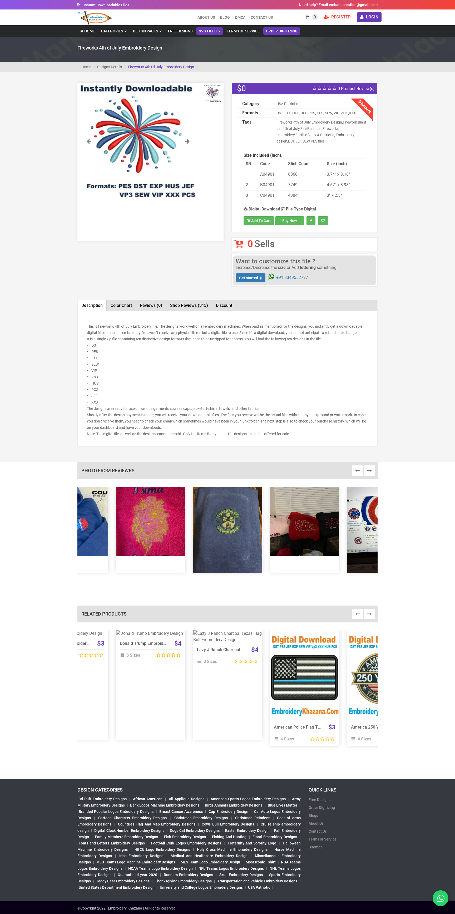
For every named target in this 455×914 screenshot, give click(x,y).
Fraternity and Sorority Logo (252, 843)
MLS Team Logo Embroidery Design (210, 862)
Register (340, 16)
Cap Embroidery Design (228, 811)
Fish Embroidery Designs (185, 837)
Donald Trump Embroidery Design (151, 643)
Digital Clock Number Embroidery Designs (129, 830)
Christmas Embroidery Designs (201, 818)
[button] (88, 167)
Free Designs (180, 31)
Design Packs (145, 31)
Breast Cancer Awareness (181, 811)
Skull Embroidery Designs (241, 875)
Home (89, 31)
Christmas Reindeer (252, 818)
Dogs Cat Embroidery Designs (195, 830)
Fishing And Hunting (229, 837)
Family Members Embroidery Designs (126, 837)
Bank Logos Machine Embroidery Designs (164, 805)
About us (206, 17)
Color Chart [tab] (121, 305)
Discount (224, 305)
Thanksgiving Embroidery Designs (183, 881)
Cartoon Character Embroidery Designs (132, 818)
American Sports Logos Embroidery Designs (248, 799)
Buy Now (289, 221)
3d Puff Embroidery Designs (103, 799)
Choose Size (148, 647)
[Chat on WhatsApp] (440, 898)
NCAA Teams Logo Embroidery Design (160, 868)
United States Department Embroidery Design (117, 887)
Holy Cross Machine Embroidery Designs (232, 849)
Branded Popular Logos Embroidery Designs (116, 811)
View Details (148, 635)
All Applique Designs (186, 799)
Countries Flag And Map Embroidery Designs (156, 824)
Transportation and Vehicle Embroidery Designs (257, 881)
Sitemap (316, 847)
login (371, 16)
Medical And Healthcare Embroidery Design (209, 856)
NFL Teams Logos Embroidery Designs (231, 868)
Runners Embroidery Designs (188, 875)
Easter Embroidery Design (247, 830)
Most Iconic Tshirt (261, 862)
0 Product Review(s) (356, 88)
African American (147, 799)
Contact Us (262, 17)
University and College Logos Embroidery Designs (201, 887)
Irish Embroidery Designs (141, 856)
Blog (225, 17)
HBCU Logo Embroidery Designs (162, 849)
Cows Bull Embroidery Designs (228, 824)
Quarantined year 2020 (137, 875)
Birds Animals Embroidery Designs (234, 805)
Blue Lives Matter (283, 805)
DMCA (240, 17)
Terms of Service (243, 31)
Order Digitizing (282, 31)
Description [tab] (92, 305)
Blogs (313, 815)
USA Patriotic (259, 887)
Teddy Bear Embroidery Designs (122, 881)
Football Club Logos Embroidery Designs (186, 843)
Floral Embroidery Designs (275, 837)
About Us (316, 823)
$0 (241, 88)
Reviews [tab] (151, 305)
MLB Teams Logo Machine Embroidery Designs (135, 862)
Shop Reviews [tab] (189, 305)
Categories (112, 31)
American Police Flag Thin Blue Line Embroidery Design (326, 727)
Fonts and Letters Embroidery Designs (112, 843)
